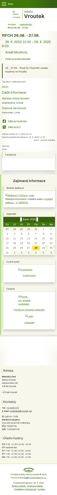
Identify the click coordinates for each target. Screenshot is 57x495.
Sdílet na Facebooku (17, 121)
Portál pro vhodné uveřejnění (29, 310)
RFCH (5, 87)
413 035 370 (13, 408)
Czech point (29, 275)
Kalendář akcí (26, 24)
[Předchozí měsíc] (21, 219)
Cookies (41, 489)
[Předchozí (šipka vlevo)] (3, 149)
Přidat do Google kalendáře (18, 59)
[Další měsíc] (37, 219)
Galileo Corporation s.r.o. (35, 478)
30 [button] (51, 248)
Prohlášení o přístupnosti (25, 489)
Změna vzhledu (19, 486)
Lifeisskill (29, 322)
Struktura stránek (35, 486)
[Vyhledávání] (53, 4)
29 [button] (43, 248)
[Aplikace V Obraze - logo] (19, 195)
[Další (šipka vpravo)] (6, 149)
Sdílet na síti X (14, 127)
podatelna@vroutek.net (21, 411)
